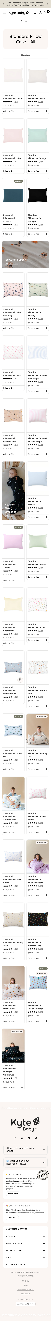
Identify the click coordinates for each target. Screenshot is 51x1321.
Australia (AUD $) (24, 1301)
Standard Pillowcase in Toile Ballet (37, 814)
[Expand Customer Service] (44, 1226)
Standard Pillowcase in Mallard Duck (10, 687)
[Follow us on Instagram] (22, 1135)
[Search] (35, 10)
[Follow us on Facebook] (14, 1135)
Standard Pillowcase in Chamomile (9, 625)
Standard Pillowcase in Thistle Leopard (35, 876)
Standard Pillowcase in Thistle (9, 561)
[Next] (47, 2)
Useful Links (14, 1241)
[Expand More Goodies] (44, 1248)
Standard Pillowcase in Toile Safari (12, 876)
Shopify (22, 1273)
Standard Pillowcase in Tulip (37, 623)
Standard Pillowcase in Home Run (37, 687)
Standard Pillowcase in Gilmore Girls (9, 435)
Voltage (31, 1273)
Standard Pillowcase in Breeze (34, 499)
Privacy (25, 1283)
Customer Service (16, 1226)
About (9, 1255)
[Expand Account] (44, 1233)
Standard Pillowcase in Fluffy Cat (37, 750)
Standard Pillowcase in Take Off (12, 750)
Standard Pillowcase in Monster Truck (35, 940)
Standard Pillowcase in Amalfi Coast (9, 814)
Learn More (13, 1191)
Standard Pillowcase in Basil (37, 560)
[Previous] (4, 2)
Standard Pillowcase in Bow (12, 371)
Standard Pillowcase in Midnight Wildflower (9, 1068)
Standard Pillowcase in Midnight (34, 215)
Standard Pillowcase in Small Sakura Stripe (37, 435)
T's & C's (25, 1278)
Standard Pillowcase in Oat (36, 94)
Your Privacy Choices (25, 1287)
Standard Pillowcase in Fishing (34, 309)
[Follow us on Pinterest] (29, 1135)
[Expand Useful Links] (44, 1240)
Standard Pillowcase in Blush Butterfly (12, 309)
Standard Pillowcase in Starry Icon (13, 940)
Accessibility (25, 1291)
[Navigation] (4, 10)
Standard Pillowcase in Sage (37, 154)
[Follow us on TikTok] (36, 1135)
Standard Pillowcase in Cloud (13, 94)
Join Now (12, 1215)
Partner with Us (16, 1262)
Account (11, 1234)
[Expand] (43, 1147)
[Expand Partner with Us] (44, 1262)
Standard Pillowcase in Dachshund (9, 1003)
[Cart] (46, 10)
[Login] (40, 10)
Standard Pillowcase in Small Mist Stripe (37, 372)
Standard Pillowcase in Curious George (35, 1003)
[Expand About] (44, 1255)
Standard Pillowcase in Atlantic (9, 215)
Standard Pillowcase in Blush (12, 154)
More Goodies (14, 1248)
